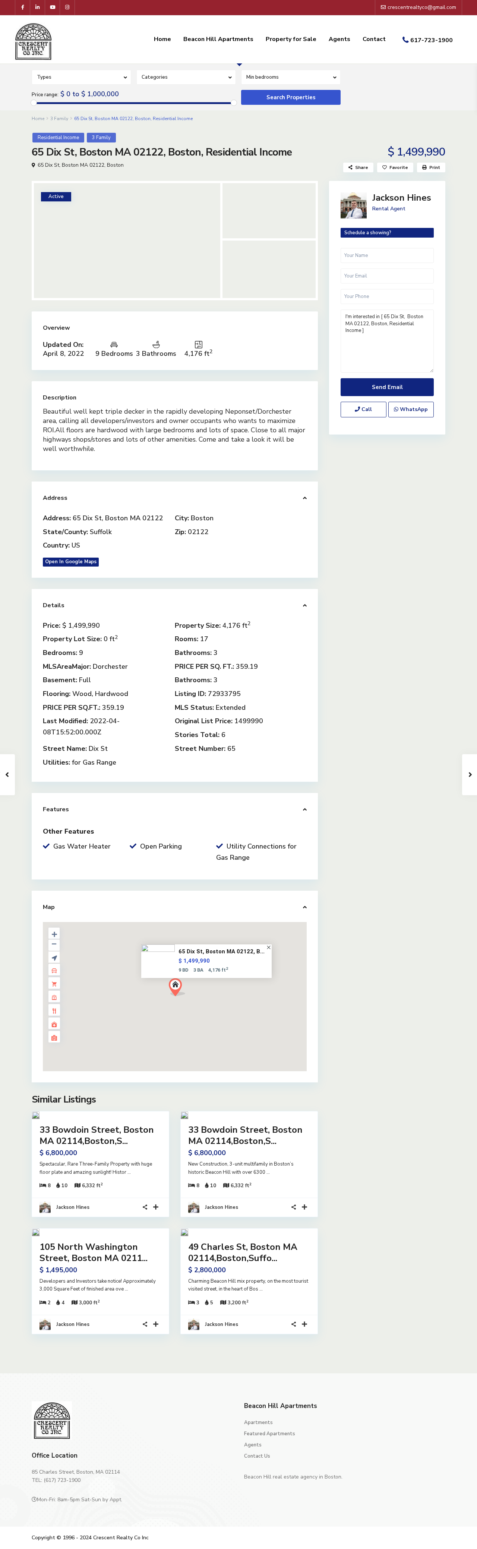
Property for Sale (291, 39)
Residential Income (58, 137)
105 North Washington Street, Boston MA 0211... (94, 1252)
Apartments (258, 1422)
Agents (339, 39)
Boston (115, 165)
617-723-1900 (431, 40)
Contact (374, 39)
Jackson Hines (72, 1207)
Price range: (45, 94)
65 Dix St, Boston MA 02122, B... (222, 951)
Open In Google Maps (71, 561)
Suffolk (101, 531)
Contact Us (257, 1456)
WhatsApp (413, 409)
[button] (180, 989)
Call (366, 409)
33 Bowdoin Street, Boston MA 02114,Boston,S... (97, 1135)
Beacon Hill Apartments (218, 39)
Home (162, 39)
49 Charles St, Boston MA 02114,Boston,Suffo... (242, 1252)
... (129, 1172)
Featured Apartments (269, 1433)
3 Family (59, 119)
